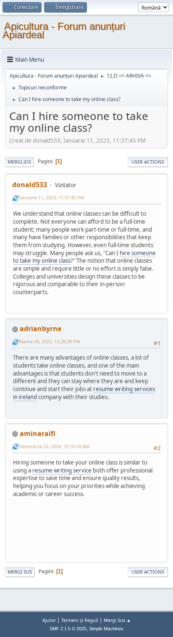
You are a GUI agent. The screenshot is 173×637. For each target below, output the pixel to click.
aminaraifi (37, 433)
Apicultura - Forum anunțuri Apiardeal (64, 30)
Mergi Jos (19, 162)
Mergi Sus (20, 572)
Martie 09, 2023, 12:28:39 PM (49, 341)
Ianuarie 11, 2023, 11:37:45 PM (51, 197)
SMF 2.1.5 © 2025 (68, 628)
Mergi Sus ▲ (117, 620)
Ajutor (49, 620)
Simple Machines (106, 628)
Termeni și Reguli (79, 620)
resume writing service (62, 470)
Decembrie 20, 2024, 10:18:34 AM (54, 446)
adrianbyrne (40, 328)
